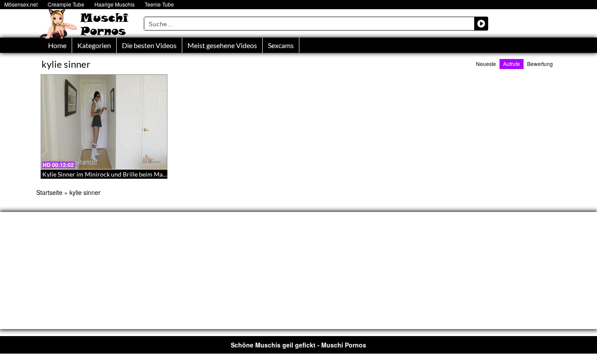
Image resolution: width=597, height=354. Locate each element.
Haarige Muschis (114, 4)
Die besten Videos (149, 45)
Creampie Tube (66, 4)
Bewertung (540, 63)
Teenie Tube (159, 4)
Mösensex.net (21, 4)
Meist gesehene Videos (222, 45)
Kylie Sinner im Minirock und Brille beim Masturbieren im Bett (127, 174)
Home (57, 45)
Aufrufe (511, 63)
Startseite (49, 192)
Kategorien (94, 45)
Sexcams (281, 45)
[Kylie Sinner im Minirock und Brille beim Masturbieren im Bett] (104, 122)
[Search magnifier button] (481, 24)
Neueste (486, 63)
